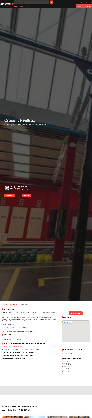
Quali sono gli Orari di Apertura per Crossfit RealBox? (18, 352)
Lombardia (16, 304)
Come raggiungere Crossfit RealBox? (13, 358)
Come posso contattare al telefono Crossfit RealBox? (18, 355)
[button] (28, 347)
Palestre (11, 304)
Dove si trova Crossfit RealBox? (12, 346)
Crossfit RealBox (22, 186)
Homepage (4, 304)
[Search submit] (51, 2)
